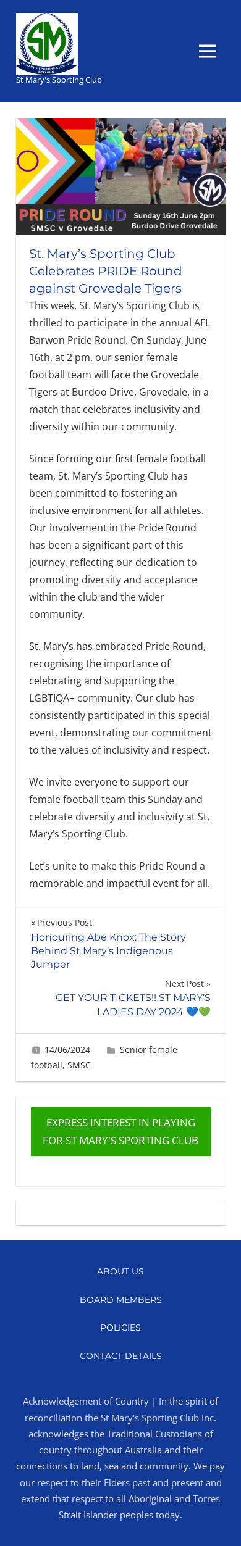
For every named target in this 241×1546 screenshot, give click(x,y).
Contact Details (121, 1355)
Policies (120, 1327)
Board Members (121, 1299)
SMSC (79, 1065)
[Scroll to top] (219, 1524)
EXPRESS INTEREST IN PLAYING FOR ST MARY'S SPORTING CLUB (120, 1131)
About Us (120, 1271)
